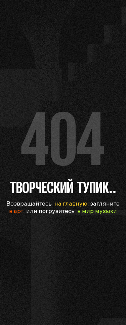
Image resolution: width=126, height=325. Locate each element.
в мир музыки (97, 211)
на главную (70, 203)
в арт (16, 211)
